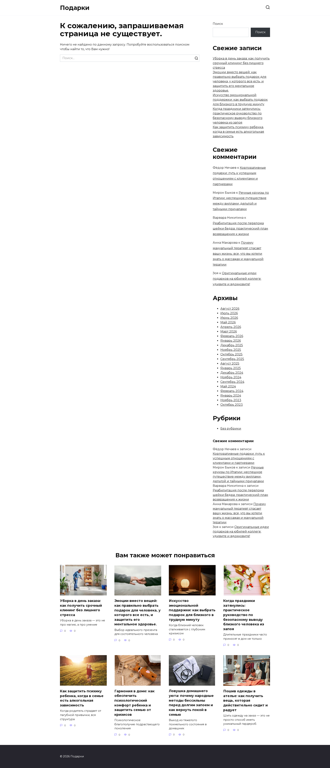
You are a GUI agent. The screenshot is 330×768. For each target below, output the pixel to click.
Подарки (74, 7)
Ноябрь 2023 (230, 400)
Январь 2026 (230, 340)
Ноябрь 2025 (230, 350)
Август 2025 (229, 363)
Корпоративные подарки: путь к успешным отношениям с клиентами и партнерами (239, 458)
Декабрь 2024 (231, 372)
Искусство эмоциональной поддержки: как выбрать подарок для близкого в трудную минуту (240, 99)
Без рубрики (230, 428)
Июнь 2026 (229, 318)
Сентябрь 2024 (232, 382)
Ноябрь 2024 (230, 377)
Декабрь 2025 (231, 345)
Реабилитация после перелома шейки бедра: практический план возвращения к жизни (240, 228)
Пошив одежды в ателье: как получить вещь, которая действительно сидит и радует (245, 700)
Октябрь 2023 (231, 404)
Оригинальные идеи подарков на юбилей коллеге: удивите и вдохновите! (237, 278)
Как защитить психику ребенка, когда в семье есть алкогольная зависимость (238, 131)
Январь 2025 (230, 368)
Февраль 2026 (231, 336)
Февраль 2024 (231, 391)
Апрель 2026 (230, 327)
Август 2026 (229, 308)
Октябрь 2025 (231, 354)
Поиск (218, 24)
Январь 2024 (230, 395)
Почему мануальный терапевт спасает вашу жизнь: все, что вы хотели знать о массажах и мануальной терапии (238, 253)
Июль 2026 (229, 313)
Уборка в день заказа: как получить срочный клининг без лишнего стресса (241, 63)
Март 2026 (228, 331)
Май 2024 (228, 386)
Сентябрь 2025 (232, 359)
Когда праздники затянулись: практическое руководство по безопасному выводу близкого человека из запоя (243, 615)
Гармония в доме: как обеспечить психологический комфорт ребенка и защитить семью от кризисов (134, 702)
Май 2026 (228, 322)
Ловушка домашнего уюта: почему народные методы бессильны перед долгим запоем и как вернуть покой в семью (191, 702)
